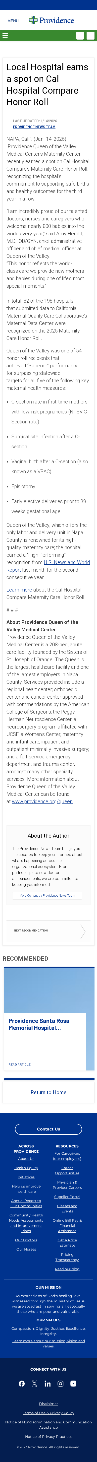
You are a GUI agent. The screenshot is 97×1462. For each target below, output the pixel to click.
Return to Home (48, 1092)
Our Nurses (26, 1249)
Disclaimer (48, 1403)
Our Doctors (26, 1240)
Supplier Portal (67, 1197)
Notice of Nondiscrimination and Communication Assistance (48, 1425)
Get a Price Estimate (67, 1243)
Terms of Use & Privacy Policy (48, 1413)
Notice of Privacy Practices (48, 1436)
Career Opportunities (67, 1170)
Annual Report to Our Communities (26, 1203)
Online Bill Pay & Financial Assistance (67, 1225)
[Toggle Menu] (13, 20)
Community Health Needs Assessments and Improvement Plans (26, 1223)
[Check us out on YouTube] (74, 1384)
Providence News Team (34, 127)
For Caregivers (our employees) (67, 1156)
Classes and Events (67, 1208)
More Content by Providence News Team (47, 895)
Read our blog (67, 1269)
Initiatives (26, 1177)
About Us (26, 1158)
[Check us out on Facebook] (23, 1384)
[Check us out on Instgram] (61, 1384)
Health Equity (26, 1168)
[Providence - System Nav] (51, 20)
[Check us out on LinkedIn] (48, 1384)
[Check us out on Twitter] (36, 1384)
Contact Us (48, 1129)
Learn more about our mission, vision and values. (48, 1343)
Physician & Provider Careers (67, 1185)
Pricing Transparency (67, 1257)
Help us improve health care (26, 1189)
